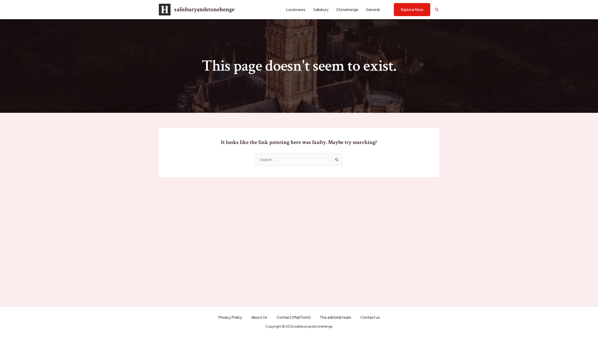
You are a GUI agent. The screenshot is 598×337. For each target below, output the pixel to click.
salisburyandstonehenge (204, 9)
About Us (259, 317)
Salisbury (321, 9)
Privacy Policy (230, 317)
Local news (296, 9)
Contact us (370, 317)
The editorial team (335, 317)
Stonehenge (347, 9)
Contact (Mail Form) (293, 317)
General (373, 9)
